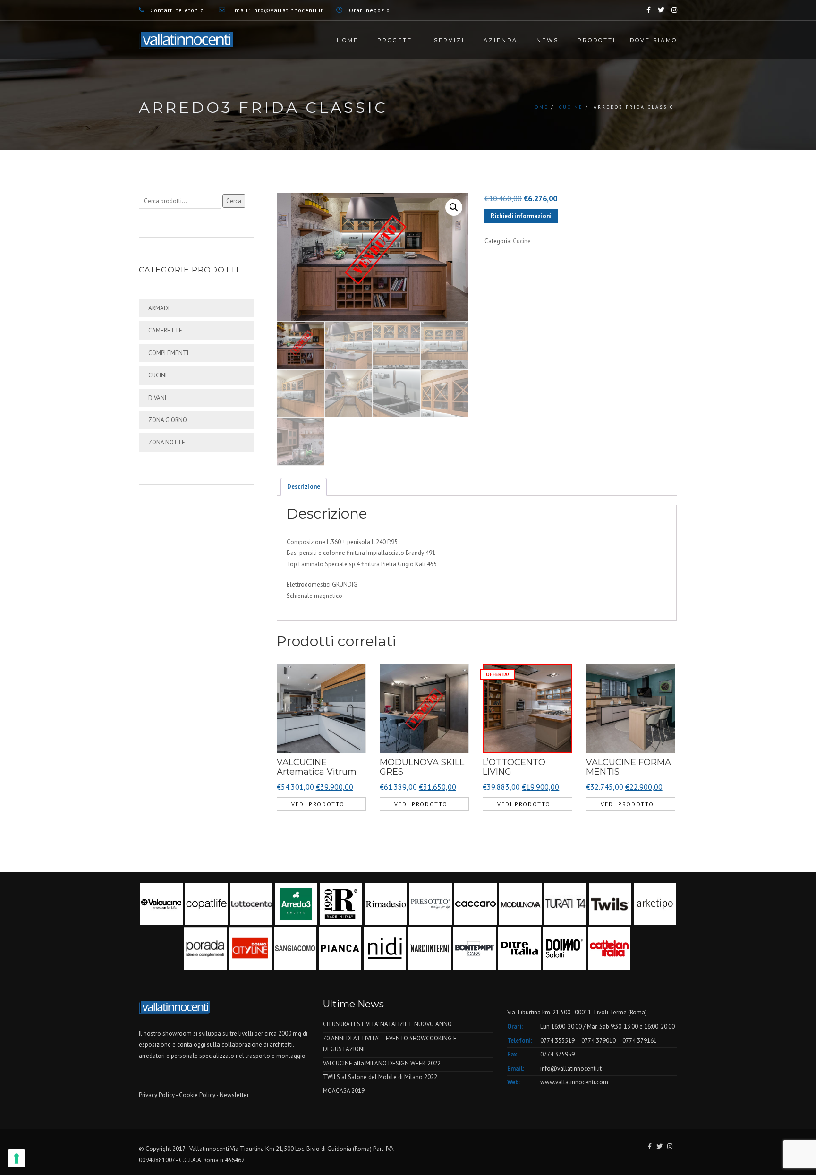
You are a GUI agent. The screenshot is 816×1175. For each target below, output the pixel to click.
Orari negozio (369, 10)
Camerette (165, 330)
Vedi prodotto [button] (318, 804)
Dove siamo (653, 40)
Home (347, 40)
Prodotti (597, 40)
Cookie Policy (197, 1095)
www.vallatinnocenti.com (574, 1082)
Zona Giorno (167, 420)
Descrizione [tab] (303, 487)
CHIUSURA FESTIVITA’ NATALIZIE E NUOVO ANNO (387, 1024)
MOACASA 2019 (344, 1091)
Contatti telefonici (177, 10)
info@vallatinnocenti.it (287, 10)
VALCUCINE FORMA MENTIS (628, 767)
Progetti (396, 40)
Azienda (501, 40)
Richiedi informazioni (521, 216)
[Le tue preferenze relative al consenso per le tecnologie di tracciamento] (17, 1158)
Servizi (449, 40)
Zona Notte (166, 442)
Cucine (571, 107)
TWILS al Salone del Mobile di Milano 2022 (380, 1077)
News (547, 40)
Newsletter (234, 1095)
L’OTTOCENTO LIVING (514, 767)
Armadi (159, 308)
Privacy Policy (157, 1095)
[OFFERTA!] (527, 708)
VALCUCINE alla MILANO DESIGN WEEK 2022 (382, 1063)
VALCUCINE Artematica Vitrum (317, 767)
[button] (453, 207)
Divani (157, 398)
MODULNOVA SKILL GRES (422, 767)
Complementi (168, 353)
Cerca (233, 201)
